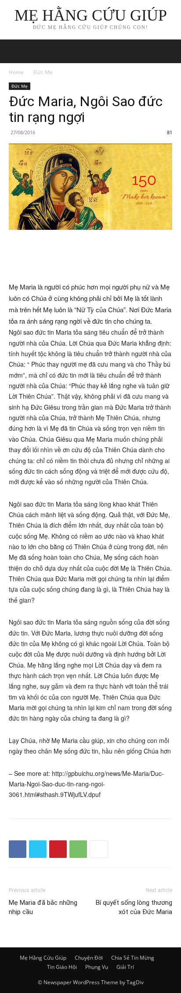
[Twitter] (38, 849)
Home (16, 72)
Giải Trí (125, 967)
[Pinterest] (58, 849)
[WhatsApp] (78, 849)
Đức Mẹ (43, 72)
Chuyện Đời (89, 957)
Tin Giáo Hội (62, 967)
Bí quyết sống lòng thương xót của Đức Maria (134, 907)
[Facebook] (17, 849)
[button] (168, 51)
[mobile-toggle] (15, 51)
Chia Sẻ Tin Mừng (132, 957)
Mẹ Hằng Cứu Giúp (43, 957)
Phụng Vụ (96, 967)
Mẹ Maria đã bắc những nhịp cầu (43, 907)
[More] (99, 849)
